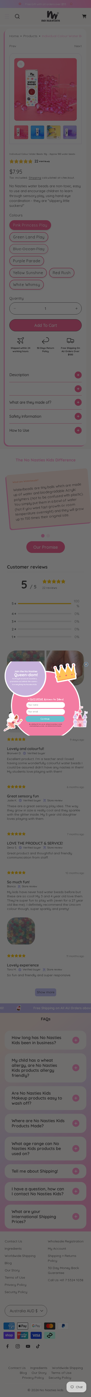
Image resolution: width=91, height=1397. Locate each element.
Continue (45, 719)
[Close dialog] (86, 664)
